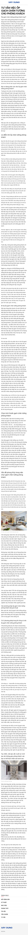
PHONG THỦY (4, 908)
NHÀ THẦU (4, 905)
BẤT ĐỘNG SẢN (5, 899)
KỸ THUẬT (4, 902)
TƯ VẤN (3, 917)
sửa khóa (3, 931)
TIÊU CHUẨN (4, 914)
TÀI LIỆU (3, 911)
